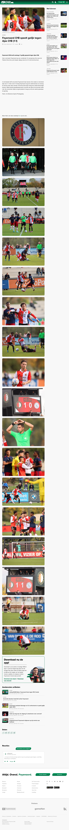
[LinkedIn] (14, 733)
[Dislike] (7, 761)
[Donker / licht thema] (55, 2)
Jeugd (3, 792)
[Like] (5, 761)
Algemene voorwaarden (22, 816)
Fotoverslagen (35, 783)
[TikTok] (63, 781)
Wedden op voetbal (5, 824)
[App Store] (57, 787)
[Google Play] (49, 787)
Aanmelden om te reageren (23, 748)
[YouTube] (60, 781)
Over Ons (34, 790)
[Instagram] (50, 781)
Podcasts (19, 790)
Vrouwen (19, 786)
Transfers (4, 783)
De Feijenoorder (36, 781)
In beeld (34, 786)
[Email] (6, 733)
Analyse (19, 783)
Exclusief (4, 788)
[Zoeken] (52, 2)
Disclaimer (14, 816)
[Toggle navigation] (67, 2)
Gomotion (55, 816)
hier (20, 116)
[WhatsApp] (11, 733)
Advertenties (35, 788)
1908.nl (7, 2)
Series (18, 781)
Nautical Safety (27, 821)
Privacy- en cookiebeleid (6, 816)
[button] (25, 754)
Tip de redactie (42, 774)
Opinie (3, 786)
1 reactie (16, 44)
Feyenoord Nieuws (27, 824)
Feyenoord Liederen (28, 822)
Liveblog (34, 792)
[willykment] (5, 754)
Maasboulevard (20, 792)
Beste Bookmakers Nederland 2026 (8, 821)
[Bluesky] (55, 781)
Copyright (38, 816)
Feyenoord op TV (5, 822)
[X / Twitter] (3, 733)
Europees (4, 790)
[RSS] (48, 783)
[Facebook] (9, 733)
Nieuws (4, 781)
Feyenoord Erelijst (50, 821)
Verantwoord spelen (31, 816)
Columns (19, 788)
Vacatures (59, 774)
